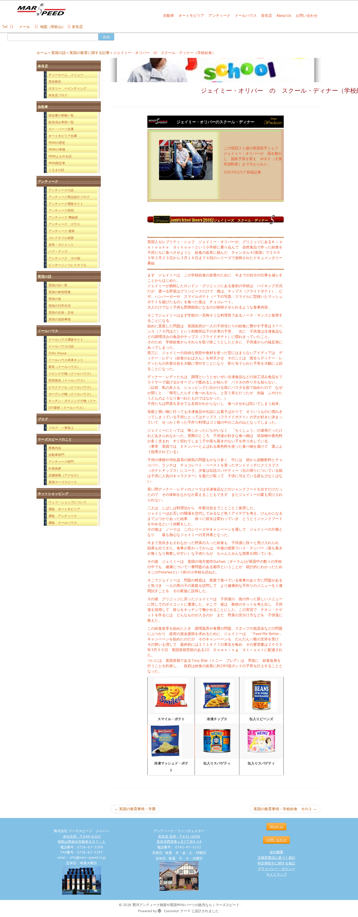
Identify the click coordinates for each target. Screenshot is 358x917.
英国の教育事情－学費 (135, 808)
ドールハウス (246, 15)
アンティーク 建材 (61, 231)
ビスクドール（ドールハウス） (70, 387)
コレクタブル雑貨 (61, 238)
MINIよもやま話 (60, 156)
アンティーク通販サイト (65, 203)
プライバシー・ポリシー (276, 868)
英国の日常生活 (59, 305)
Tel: (5, 26)
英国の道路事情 (59, 319)
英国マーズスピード (62, 482)
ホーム (42, 52)
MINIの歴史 (56, 142)
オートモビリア (191, 15)
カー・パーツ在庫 (61, 129)
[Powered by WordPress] (159, 910)
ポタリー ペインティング (67, 88)
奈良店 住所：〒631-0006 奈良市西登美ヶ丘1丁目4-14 (179, 839)
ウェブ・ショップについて (67, 502)
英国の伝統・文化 (61, 312)
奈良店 (266, 15)
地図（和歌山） (53, 26)
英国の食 (54, 299)
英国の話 (58, 52)
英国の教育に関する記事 (89, 52)
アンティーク (219, 15)
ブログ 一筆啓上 (61, 428)
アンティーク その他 (64, 258)
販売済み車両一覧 (61, 122)
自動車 (168, 15)
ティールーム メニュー (65, 75)
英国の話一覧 (57, 285)
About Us (283, 15)
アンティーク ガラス (64, 224)
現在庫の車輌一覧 (61, 115)
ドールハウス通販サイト (65, 339)
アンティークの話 (61, 190)
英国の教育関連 (59, 292)
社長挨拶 (54, 468)
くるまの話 (56, 170)
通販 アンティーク (62, 516)
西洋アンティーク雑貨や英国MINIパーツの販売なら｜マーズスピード (185, 904)
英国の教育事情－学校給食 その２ (285, 808)
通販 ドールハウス (62, 522)
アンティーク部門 (61, 461)
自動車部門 (56, 455)
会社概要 (276, 852)
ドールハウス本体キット (65, 360)
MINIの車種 (56, 149)
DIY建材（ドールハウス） (66, 407)
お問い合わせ (307, 15)
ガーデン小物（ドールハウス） (70, 394)
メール (24, 26)
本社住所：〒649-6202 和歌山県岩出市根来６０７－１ (81, 839)
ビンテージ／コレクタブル (67, 265)
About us (276, 826)
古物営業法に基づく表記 (276, 857)
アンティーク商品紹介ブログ (69, 197)
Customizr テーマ (177, 910)
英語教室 (54, 81)
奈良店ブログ (57, 95)
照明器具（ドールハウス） (67, 380)
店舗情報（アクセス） (64, 475)
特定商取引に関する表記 (276, 863)
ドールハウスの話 (61, 346)
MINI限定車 (56, 163)
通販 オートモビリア (64, 509)
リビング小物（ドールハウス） (70, 373)
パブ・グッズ (57, 251)
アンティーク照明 (61, 210)
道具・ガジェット (61, 244)
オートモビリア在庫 (62, 136)
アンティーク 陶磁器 (63, 217)
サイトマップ (276, 874)
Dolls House (57, 353)
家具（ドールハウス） (64, 366)
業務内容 (54, 448)
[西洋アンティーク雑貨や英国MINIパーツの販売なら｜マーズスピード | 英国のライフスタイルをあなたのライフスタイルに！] (41, 9)
